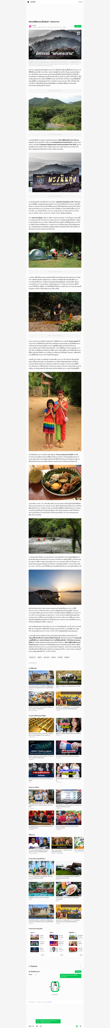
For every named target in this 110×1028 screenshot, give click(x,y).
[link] (37, 1026)
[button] (31, 1026)
